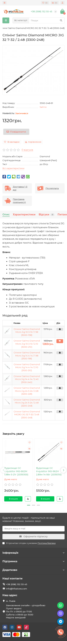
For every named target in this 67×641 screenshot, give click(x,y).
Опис (6, 214)
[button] (28, 505)
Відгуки (46, 214)
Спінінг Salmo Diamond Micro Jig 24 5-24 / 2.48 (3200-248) (27, 402)
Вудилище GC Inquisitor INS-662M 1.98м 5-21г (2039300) (16, 471)
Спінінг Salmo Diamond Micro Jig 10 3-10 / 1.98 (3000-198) (27, 332)
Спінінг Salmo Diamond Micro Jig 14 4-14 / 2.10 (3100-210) (27, 367)
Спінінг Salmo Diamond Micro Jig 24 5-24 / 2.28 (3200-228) (27, 391)
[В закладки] (29, 442)
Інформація (10, 552)
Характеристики (24, 214)
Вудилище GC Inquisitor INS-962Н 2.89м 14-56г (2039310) (49, 471)
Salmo (43, 107)
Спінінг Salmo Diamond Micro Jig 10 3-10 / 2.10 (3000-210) (27, 343)
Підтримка (9, 561)
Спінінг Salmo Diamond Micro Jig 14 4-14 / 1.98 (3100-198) (27, 355)
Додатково (9, 569)
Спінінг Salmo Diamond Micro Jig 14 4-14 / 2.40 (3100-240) (27, 379)
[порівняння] (29, 448)
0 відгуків (27, 149)
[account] (62, 3)
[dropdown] (4, 3)
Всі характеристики (13, 168)
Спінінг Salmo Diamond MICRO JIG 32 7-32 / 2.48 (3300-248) (27, 414)
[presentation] (3, 470)
